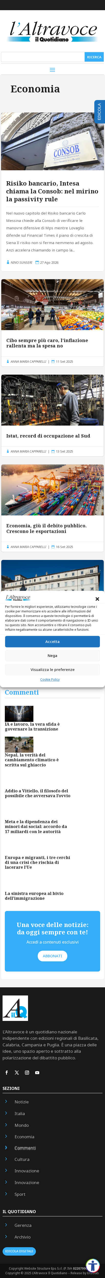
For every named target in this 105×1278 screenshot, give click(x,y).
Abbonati (52, 955)
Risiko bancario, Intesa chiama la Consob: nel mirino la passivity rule (52, 191)
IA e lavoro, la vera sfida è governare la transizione (32, 726)
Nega (52, 655)
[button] (97, 598)
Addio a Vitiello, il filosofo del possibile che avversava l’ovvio (37, 793)
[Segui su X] (17, 1073)
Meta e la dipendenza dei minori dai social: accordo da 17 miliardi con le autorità (36, 826)
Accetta (52, 641)
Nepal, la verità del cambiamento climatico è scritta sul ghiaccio (32, 759)
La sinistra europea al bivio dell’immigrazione (34, 896)
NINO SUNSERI (21, 262)
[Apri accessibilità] (93, 1266)
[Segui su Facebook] (7, 1073)
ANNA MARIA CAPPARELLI (28, 361)
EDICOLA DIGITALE (19, 1251)
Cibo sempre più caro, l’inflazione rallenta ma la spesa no (52, 323)
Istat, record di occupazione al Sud (52, 416)
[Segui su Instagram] (27, 1073)
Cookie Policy (50, 679)
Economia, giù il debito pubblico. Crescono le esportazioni (52, 508)
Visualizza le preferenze (53, 669)
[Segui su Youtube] (37, 1073)
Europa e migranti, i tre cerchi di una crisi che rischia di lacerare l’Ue (37, 862)
